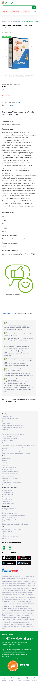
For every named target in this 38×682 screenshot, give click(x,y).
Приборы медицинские (13, 21)
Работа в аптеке (7, 532)
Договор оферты (7, 441)
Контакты (5, 465)
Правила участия (7, 494)
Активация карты (7, 492)
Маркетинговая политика (10, 436)
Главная (4, 21)
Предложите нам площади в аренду (13, 515)
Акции (5, 12)
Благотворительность (9, 467)
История (4, 460)
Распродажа (15, 12)
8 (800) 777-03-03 (30, 589)
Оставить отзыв (7, 469)
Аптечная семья (7, 490)
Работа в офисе (7, 534)
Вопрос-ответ (6, 501)
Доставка (5, 421)
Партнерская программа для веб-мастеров (15, 524)
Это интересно (6, 423)
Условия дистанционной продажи (13, 434)
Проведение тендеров (9, 509)
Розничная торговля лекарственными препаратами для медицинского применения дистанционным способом (18, 447)
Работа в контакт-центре (10, 536)
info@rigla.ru (16, 658)
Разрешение (6, 432)
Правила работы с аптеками (11, 485)
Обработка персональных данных (13, 451)
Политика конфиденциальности (12, 425)
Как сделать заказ (7, 416)
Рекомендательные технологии (12, 483)
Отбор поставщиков (8, 517)
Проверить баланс (8, 497)
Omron (19, 102)
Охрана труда (6, 538)
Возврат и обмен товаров (10, 438)
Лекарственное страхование (11, 474)
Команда (4, 463)
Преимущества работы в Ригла (11, 529)
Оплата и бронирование (10, 419)
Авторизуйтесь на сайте (9, 313)
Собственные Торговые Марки (11, 522)
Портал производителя (9, 513)
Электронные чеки (8, 503)
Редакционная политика (10, 471)
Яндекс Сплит (6, 36)
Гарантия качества (8, 476)
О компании (6, 458)
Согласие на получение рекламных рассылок (16, 453)
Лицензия (5, 430)
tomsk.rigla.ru (5, 580)
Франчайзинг (6, 511)
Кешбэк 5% (26, 12)
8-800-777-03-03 (8, 634)
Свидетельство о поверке (10, 478)
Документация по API (9, 520)
